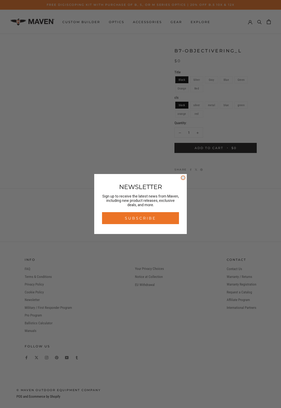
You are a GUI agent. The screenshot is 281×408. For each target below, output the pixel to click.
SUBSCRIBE (140, 218)
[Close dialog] (183, 178)
